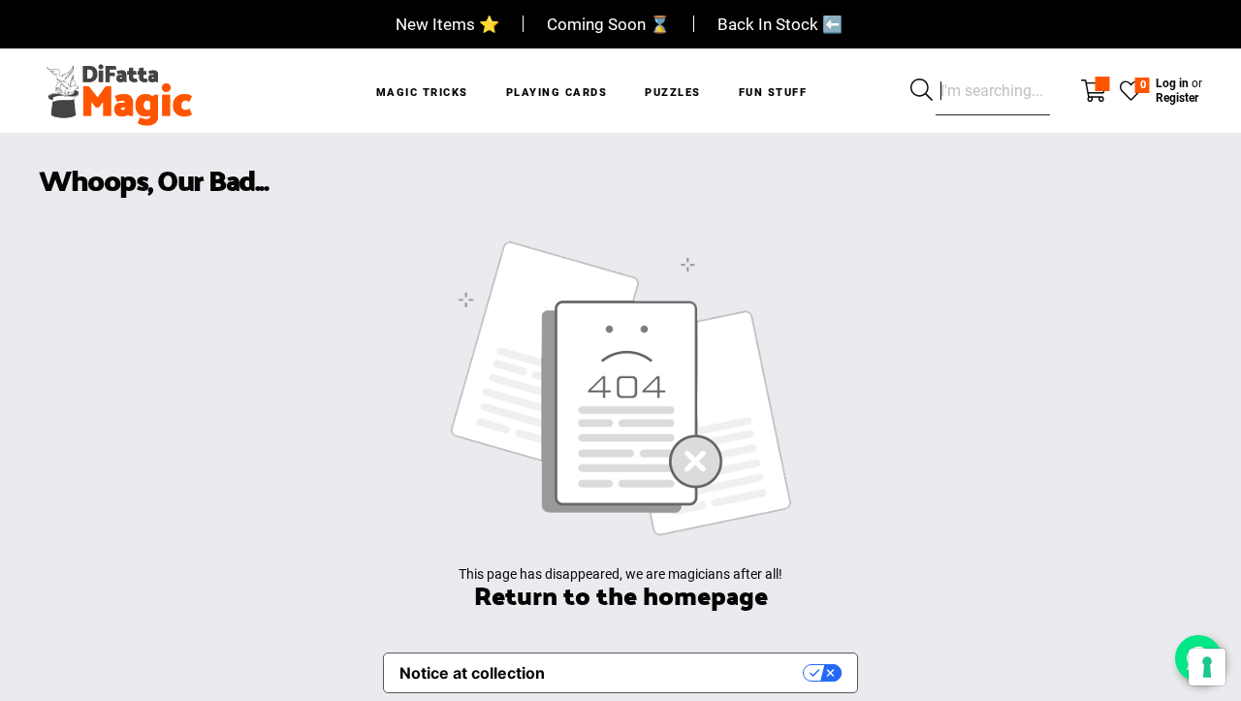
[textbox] (993, 91)
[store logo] (119, 90)
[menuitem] (422, 79)
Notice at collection (472, 673)
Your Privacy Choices (683, 673)
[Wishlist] (1131, 89)
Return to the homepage (621, 595)
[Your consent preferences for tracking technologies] (1207, 667)
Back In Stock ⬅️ (780, 24)
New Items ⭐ (447, 24)
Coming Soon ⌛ (608, 24)
